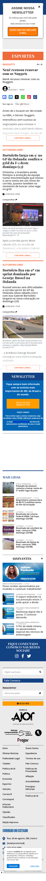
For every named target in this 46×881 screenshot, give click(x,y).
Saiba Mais (34, 866)
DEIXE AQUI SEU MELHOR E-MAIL (23, 31)
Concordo (13, 866)
